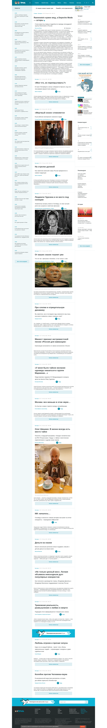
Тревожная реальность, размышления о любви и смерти (51, 606)
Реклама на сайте (72, 709)
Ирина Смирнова (38, 91)
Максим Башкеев (38, 551)
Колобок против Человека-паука (51, 674)
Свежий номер (45, 2)
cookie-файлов (55, 726)
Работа (59, 2)
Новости (53, 2)
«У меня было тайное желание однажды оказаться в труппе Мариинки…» (50, 370)
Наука (59, 711)
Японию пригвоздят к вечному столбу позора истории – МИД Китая (85, 230)
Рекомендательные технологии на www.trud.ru (74, 712)
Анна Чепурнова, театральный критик (42, 614)
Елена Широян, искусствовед (41, 408)
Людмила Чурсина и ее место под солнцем (52, 198)
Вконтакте (83, 709)
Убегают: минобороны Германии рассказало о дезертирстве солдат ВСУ (21, 16)
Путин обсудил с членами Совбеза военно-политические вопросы (85, 57)
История (36, 713)
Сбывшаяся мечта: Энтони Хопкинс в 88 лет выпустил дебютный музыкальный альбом (22, 51)
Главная (37, 2)
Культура (79, 2)
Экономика (48, 711)
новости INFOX (81, 97)
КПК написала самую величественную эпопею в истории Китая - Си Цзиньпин (84, 222)
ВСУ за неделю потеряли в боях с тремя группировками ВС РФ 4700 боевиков (21, 184)
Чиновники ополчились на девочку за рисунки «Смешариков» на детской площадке (22, 102)
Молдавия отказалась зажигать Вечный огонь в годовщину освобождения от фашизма (21, 69)
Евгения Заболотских (39, 442)
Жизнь (65, 2)
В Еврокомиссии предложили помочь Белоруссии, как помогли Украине (85, 144)
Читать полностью (53, 101)
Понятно (82, 726)
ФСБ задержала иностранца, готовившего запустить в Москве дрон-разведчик (21, 245)
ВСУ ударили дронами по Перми (21, 222)
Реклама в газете (72, 710)
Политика (71, 2)
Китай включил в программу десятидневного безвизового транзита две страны (20, 207)
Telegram (82, 713)
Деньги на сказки (43, 543)
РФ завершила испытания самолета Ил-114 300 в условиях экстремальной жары (22, 34)
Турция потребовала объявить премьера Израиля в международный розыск (22, 60)
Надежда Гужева (38, 318)
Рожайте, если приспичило (64, 8)
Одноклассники (84, 711)
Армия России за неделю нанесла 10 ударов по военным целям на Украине (22, 166)
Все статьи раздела (22, 261)
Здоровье (59, 710)
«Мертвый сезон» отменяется (50, 113)
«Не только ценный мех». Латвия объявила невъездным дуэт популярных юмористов (51, 574)
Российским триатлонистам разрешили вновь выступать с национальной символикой (20, 78)
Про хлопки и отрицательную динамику (49, 308)
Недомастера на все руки (84, 151)
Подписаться (86, 702)
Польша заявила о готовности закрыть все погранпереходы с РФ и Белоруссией (22, 42)
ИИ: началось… (42, 513)
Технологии (60, 713)
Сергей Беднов (38, 653)
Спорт (59, 709)
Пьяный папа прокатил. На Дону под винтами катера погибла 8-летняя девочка (22, 150)
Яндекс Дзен (83, 710)
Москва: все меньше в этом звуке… (52, 402)
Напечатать (68, 28)
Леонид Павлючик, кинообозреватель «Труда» (44, 119)
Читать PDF (86, 9)
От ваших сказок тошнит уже (44, 8)
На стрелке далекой (45, 167)
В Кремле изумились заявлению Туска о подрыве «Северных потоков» (21, 134)
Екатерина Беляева (39, 381)
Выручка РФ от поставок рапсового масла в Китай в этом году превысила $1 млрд (21, 25)
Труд (59, 91)
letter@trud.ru (60, 725)
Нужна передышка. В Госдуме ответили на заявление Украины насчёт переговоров (21, 94)
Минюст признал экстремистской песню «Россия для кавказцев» (51, 340)
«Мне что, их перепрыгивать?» (50, 83)
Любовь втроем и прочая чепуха (51, 643)
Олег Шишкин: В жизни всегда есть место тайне (52, 430)
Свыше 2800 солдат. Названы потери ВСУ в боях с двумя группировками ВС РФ (22, 175)
